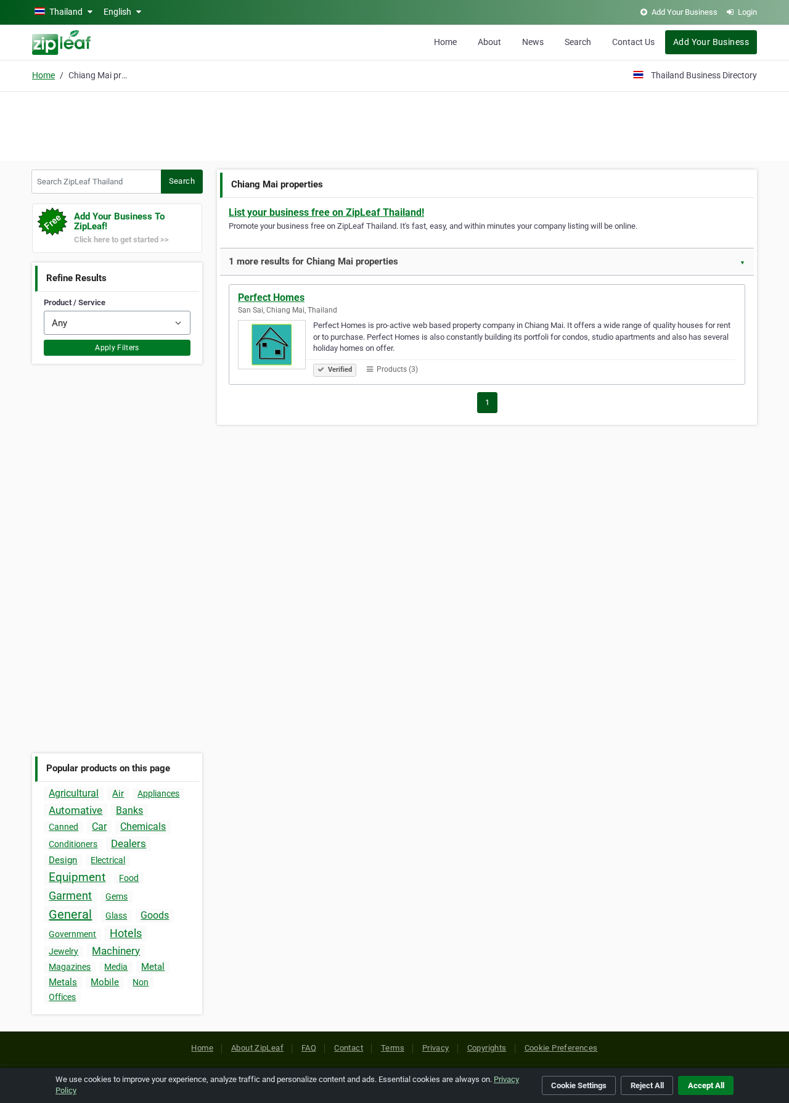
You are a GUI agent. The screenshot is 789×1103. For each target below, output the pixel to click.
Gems (116, 896)
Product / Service (74, 302)
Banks (129, 810)
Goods (155, 915)
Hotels (126, 933)
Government (72, 934)
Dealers (128, 843)
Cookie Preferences (561, 1047)
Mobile (105, 982)
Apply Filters (117, 347)
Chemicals (143, 826)
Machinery (116, 951)
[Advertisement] (394, 124)
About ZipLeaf (257, 1047)
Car (99, 826)
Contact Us (633, 42)
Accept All (706, 1085)
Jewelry (63, 951)
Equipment (77, 877)
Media (116, 967)
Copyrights (487, 1047)
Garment (70, 895)
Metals (63, 982)
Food (129, 878)
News (533, 42)
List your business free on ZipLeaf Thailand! (326, 212)
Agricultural (74, 793)
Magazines (70, 967)
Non (141, 982)
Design (63, 860)
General (70, 914)
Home (445, 42)
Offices (62, 997)
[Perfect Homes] (275, 346)
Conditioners (73, 844)
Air (118, 793)
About (489, 42)
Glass (116, 916)
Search (578, 42)
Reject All (647, 1085)
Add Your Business (711, 42)
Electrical (108, 860)
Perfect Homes (271, 297)
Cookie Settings (579, 1085)
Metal (153, 966)
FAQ (308, 1047)
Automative (75, 810)
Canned (63, 827)
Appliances (158, 793)
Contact (348, 1047)
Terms (392, 1047)
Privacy (435, 1047)
